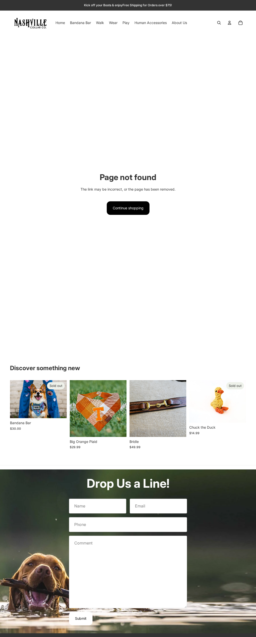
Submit (80, 618)
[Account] (229, 22)
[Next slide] (63, 399)
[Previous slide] (14, 399)
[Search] (219, 22)
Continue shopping (128, 208)
